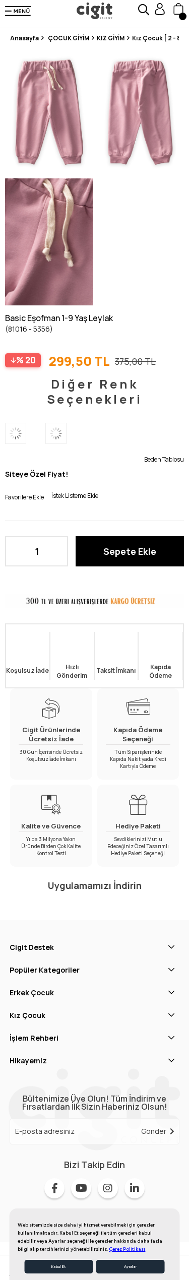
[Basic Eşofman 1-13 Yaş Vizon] (65, 433)
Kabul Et (58, 1266)
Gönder (153, 1131)
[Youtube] (81, 1188)
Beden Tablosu (164, 459)
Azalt (17, 551)
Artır (55, 551)
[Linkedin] (134, 1188)
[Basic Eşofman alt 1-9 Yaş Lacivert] (25, 433)
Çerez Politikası (127, 1249)
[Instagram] (108, 1188)
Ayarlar (130, 1266)
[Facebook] (54, 1188)
